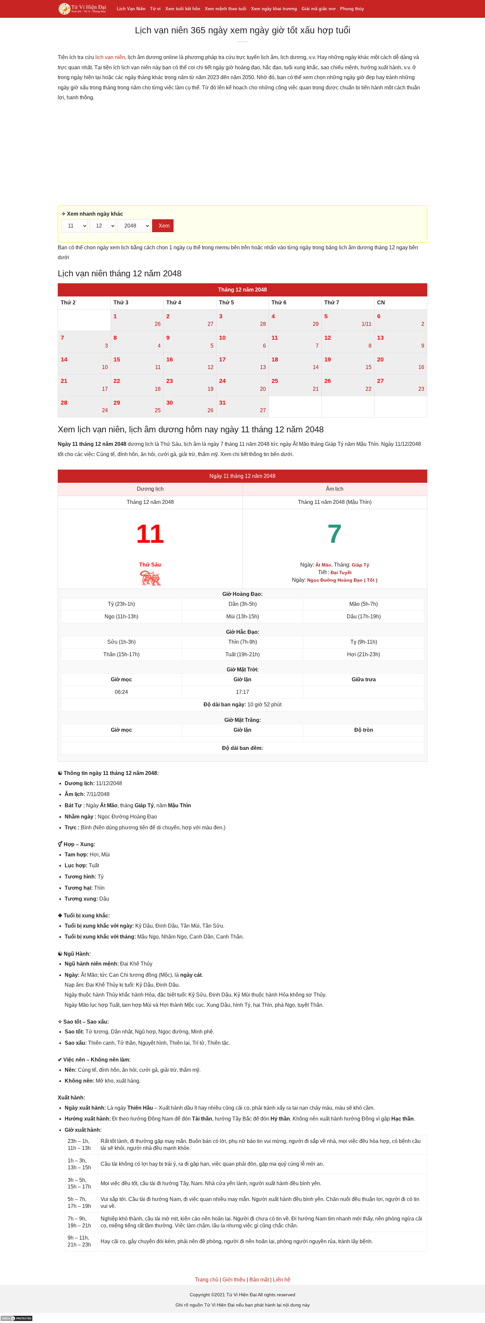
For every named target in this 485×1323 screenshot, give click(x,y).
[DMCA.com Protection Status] (16, 1318)
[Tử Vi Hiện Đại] (82, 9)
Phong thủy (352, 8)
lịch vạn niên (110, 57)
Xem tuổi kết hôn (182, 8)
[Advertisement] (242, 154)
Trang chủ (206, 1279)
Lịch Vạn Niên (131, 8)
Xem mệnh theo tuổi (225, 8)
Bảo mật (259, 1279)
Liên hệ (281, 1279)
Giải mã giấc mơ (319, 8)
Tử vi (155, 8)
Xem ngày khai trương (274, 8)
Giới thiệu (233, 1279)
